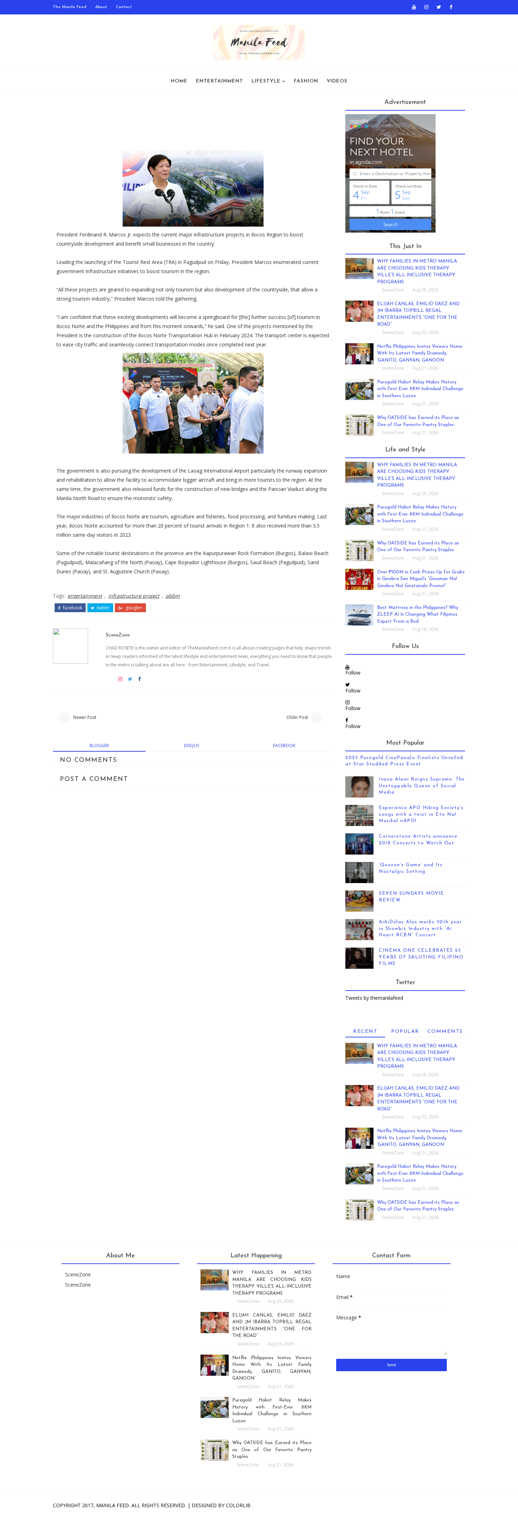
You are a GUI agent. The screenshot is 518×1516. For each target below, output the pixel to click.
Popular (405, 1031)
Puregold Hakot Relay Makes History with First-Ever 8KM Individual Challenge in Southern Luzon (420, 389)
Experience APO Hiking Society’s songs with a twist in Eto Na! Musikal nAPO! (421, 814)
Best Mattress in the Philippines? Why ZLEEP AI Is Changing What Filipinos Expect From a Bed (417, 614)
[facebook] (451, 7)
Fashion (306, 81)
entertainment (85, 595)
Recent (365, 1031)
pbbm (173, 595)
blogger (99, 745)
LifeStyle (266, 81)
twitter (103, 607)
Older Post (297, 717)
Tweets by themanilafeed (374, 997)
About (101, 7)
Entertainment (219, 81)
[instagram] (426, 7)
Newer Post (84, 717)
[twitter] (438, 7)
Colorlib (238, 1505)
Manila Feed (112, 1505)
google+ (133, 607)
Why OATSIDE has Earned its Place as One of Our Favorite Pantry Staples (271, 1450)
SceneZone (118, 635)
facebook (72, 607)
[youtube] (414, 7)
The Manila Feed (69, 7)
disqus (191, 745)
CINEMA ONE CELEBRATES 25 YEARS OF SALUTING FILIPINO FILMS (421, 957)
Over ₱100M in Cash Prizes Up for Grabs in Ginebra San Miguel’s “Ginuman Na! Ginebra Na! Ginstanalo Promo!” (421, 579)
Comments (445, 1031)
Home (179, 81)
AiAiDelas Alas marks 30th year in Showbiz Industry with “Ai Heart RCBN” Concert (420, 928)
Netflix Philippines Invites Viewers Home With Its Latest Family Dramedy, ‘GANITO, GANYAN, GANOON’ (419, 353)
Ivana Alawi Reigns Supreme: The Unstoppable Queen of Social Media (422, 785)
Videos (337, 81)
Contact (124, 7)
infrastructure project (133, 595)
